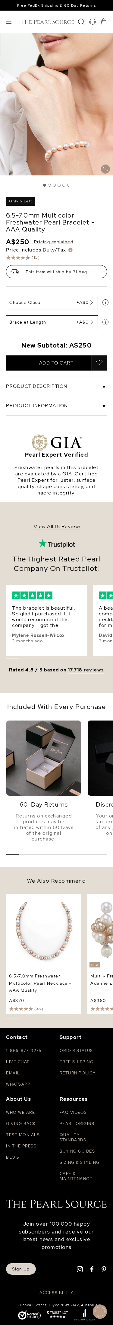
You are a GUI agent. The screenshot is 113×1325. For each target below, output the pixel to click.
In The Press (21, 1146)
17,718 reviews (86, 670)
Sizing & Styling (80, 1162)
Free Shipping (77, 1061)
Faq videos (73, 1112)
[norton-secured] (29, 1315)
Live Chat (18, 1061)
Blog (12, 1157)
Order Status (76, 1050)
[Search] (81, 21)
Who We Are (20, 1112)
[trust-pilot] (57, 1315)
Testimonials (23, 1134)
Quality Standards (73, 1137)
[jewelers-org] (84, 1315)
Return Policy (78, 1073)
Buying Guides (77, 1151)
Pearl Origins (77, 1123)
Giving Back (21, 1123)
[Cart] (103, 21)
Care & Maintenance (76, 1176)
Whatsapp (18, 1084)
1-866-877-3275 (23, 1050)
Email (13, 1073)
